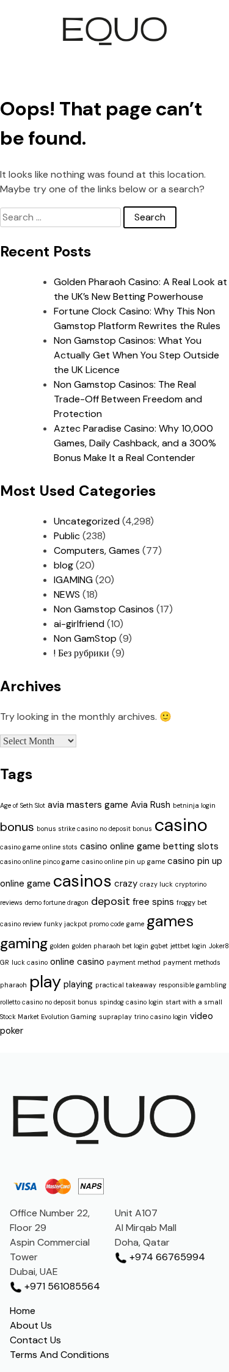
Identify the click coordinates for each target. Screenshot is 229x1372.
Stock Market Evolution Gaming (48, 1016)
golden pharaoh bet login (110, 946)
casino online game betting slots (149, 846)
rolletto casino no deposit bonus (48, 1002)
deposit (110, 901)
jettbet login (188, 946)
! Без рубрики (81, 653)
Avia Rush (150, 805)
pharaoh (13, 985)
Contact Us (35, 1340)
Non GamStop (85, 638)
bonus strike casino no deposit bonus (94, 828)
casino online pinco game (39, 861)
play (45, 981)
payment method (134, 962)
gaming (24, 943)
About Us (31, 1325)
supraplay (115, 1016)
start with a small (193, 1002)
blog (63, 565)
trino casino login (160, 1016)
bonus (17, 827)
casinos (82, 880)
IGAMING (73, 579)
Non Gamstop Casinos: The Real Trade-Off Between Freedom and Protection (128, 399)
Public (67, 535)
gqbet (159, 946)
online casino (77, 962)
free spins (153, 902)
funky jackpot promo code (84, 924)
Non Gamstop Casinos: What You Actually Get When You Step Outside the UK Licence (136, 355)
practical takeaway (125, 985)
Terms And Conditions (59, 1354)
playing (78, 984)
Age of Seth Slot (22, 805)
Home (22, 1310)
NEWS (67, 594)
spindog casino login (131, 1002)
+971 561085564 (61, 1286)
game (135, 924)
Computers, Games (97, 550)
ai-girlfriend (79, 623)
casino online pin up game (123, 861)
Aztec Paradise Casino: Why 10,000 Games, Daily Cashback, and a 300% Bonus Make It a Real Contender (135, 443)
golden (60, 946)
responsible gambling (193, 985)
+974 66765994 (166, 1256)
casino (181, 825)
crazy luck (156, 884)
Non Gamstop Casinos (104, 609)
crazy (125, 883)
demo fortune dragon (57, 902)
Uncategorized (87, 521)
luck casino (30, 962)
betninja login (194, 805)
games (170, 921)
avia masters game (88, 805)
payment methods (191, 962)
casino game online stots (39, 847)
